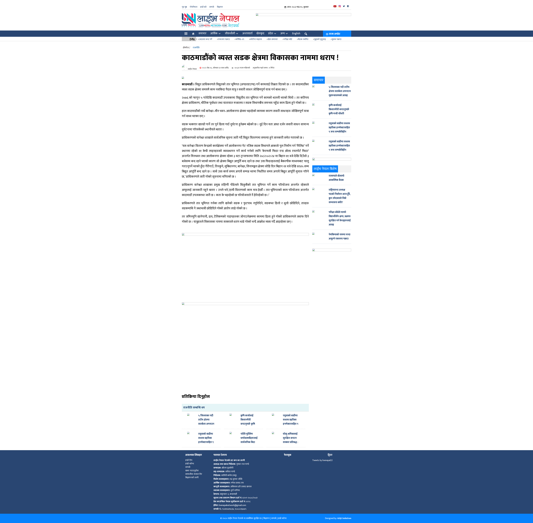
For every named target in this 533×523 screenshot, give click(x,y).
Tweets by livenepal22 (322, 460)
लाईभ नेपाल (192, 69)
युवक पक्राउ (336, 39)
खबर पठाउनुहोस (191, 471)
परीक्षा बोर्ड (288, 39)
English (296, 33)
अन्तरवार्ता (247, 33)
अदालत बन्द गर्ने (205, 39)
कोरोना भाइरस (256, 39)
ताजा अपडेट (334, 34)
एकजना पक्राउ (224, 39)
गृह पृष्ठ (184, 7)
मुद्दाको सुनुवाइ (320, 39)
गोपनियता (193, 7)
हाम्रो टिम (188, 460)
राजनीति (196, 48)
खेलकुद (260, 33)
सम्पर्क (211, 7)
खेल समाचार (273, 39)
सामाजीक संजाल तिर (193, 474)
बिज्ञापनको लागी (191, 477)
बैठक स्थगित (303, 39)
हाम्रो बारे (203, 7)
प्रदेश (270, 33)
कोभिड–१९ (240, 39)
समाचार (202, 33)
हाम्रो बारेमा (189, 464)
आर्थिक (214, 33)
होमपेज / (186, 48)
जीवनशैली (230, 33)
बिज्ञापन (220, 7)
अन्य (282, 33)
